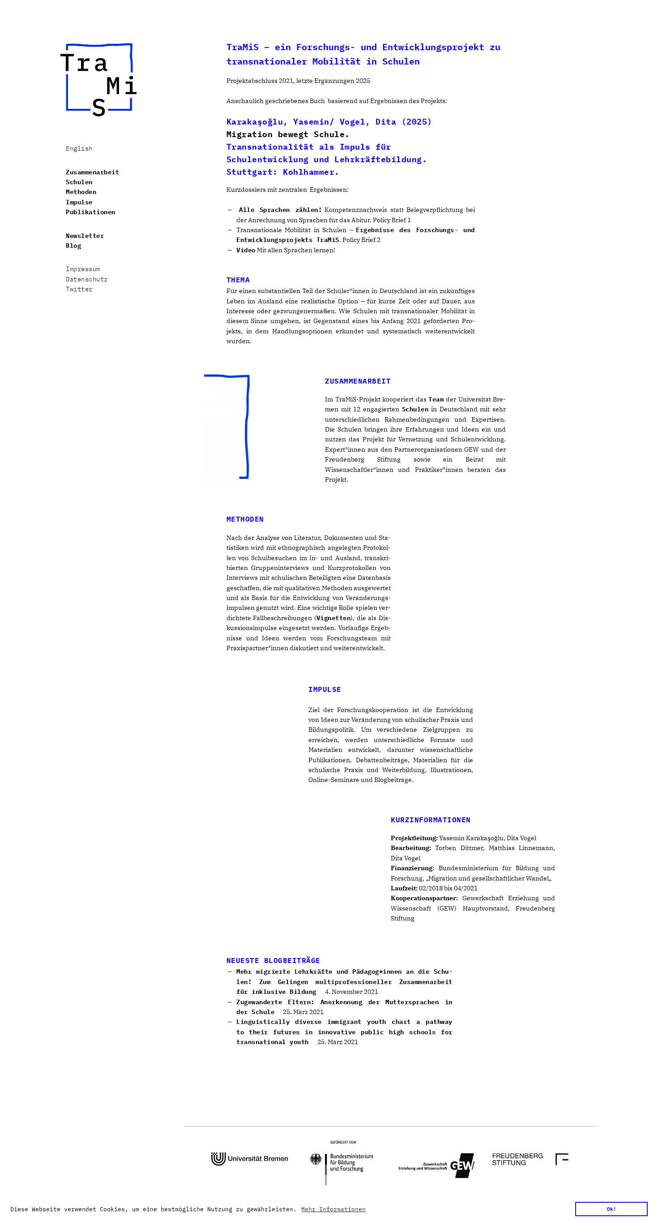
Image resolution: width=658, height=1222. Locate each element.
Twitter (79, 289)
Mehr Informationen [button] (333, 1209)
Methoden (81, 192)
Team (436, 399)
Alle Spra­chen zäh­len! (280, 210)
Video (246, 250)
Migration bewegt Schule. (288, 134)
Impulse (79, 202)
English (79, 148)
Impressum (83, 269)
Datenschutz (87, 279)
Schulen (79, 182)
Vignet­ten (333, 618)
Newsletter (85, 236)
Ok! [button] (611, 1208)
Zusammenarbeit (92, 172)
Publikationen (90, 212)
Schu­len (415, 409)
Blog (73, 246)
